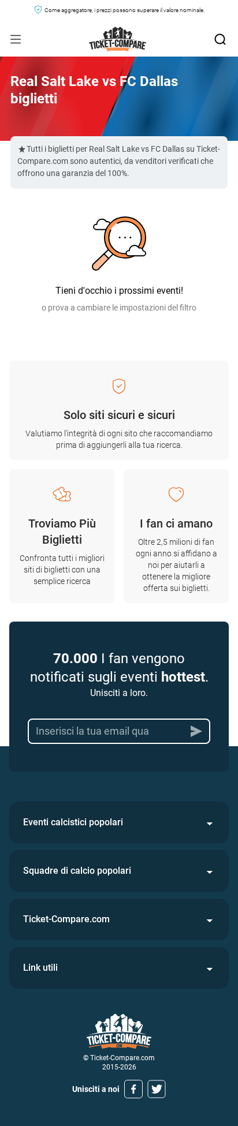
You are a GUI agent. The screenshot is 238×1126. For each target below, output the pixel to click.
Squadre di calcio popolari (77, 870)
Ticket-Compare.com (66, 919)
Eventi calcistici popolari (73, 822)
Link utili (40, 967)
